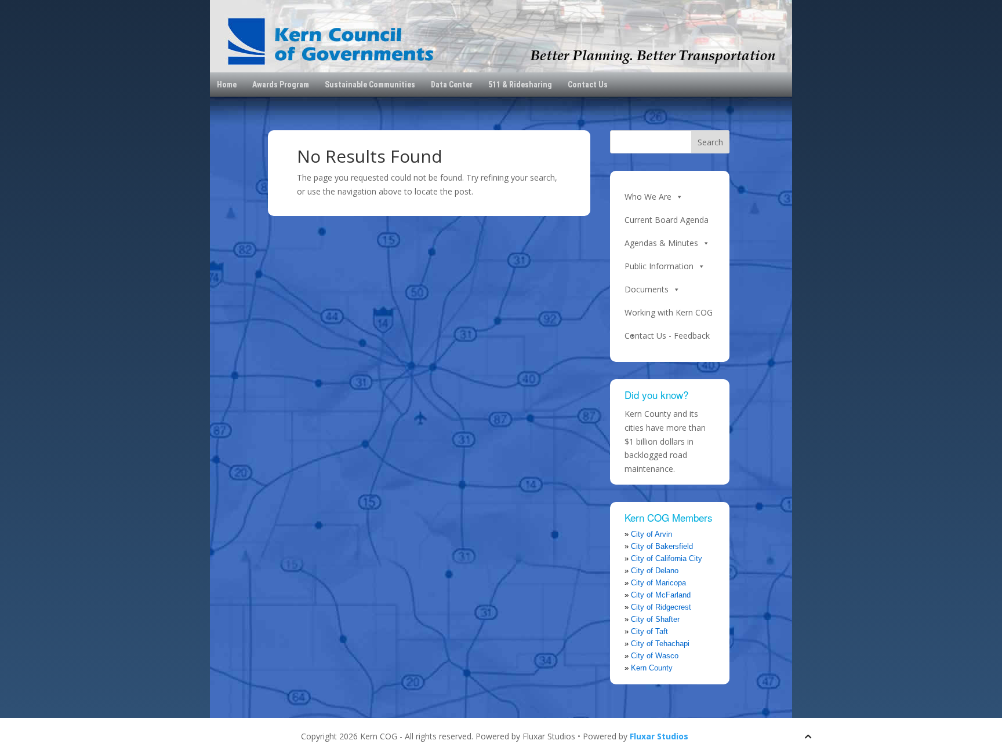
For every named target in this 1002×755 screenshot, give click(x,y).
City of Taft (649, 631)
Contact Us (588, 84)
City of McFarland (661, 595)
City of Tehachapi (660, 643)
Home (227, 84)
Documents (647, 289)
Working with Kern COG (669, 312)
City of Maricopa (658, 582)
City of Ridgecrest (661, 607)
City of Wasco (654, 655)
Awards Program (280, 84)
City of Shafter (655, 619)
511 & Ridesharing (520, 84)
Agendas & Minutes (661, 242)
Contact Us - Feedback (667, 335)
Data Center (452, 84)
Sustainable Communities (370, 84)
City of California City (666, 558)
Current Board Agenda (667, 219)
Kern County (652, 668)
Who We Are (648, 196)
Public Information (659, 266)
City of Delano (654, 570)
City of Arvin (651, 534)
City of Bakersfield (662, 546)
